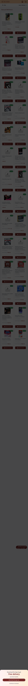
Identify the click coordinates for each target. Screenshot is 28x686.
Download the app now (14, 680)
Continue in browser (14, 683)
